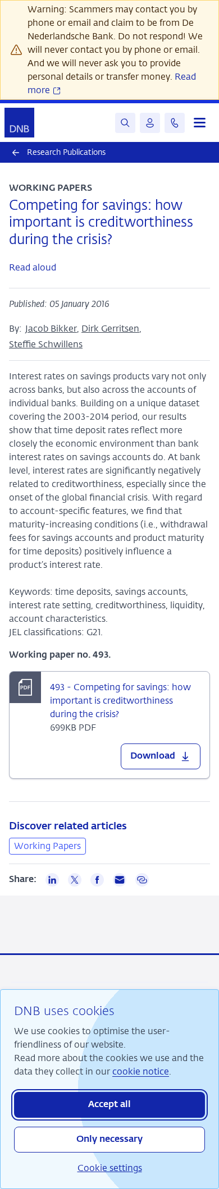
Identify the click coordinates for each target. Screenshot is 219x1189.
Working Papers (47, 846)
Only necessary (109, 1139)
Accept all (109, 1104)
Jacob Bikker (51, 328)
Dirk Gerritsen (110, 328)
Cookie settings (109, 1168)
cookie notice (140, 1071)
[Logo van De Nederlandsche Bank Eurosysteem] (19, 122)
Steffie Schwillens (46, 344)
